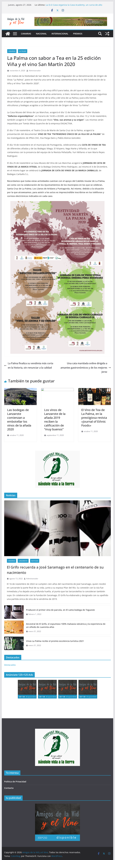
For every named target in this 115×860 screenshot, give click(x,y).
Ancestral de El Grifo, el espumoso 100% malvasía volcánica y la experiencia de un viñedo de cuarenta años (65, 625)
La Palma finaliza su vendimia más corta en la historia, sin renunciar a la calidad (30, 365)
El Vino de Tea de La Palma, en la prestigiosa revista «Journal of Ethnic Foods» (94, 417)
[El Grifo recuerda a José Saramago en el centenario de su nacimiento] (57, 528)
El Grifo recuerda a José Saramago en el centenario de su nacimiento (55, 570)
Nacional (41, 33)
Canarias (26, 33)
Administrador (35, 70)
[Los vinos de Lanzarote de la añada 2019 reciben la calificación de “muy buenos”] (57, 390)
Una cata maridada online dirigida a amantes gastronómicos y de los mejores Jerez (83, 368)
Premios (77, 33)
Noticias (34, 561)
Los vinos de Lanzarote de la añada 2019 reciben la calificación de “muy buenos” (54, 419)
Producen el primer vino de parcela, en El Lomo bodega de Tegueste (60, 609)
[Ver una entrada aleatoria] (107, 33)
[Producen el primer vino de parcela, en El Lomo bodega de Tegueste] (14, 612)
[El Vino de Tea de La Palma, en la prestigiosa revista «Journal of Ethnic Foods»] (94, 390)
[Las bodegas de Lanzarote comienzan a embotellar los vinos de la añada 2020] (20, 390)
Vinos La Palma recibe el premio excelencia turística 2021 (55, 641)
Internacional (60, 33)
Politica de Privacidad (15, 781)
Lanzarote (23, 561)
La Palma (22, 51)
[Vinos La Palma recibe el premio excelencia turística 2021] (14, 643)
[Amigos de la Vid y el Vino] (7, 33)
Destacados (10, 664)
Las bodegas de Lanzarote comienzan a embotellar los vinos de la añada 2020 (19, 419)
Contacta (8, 788)
